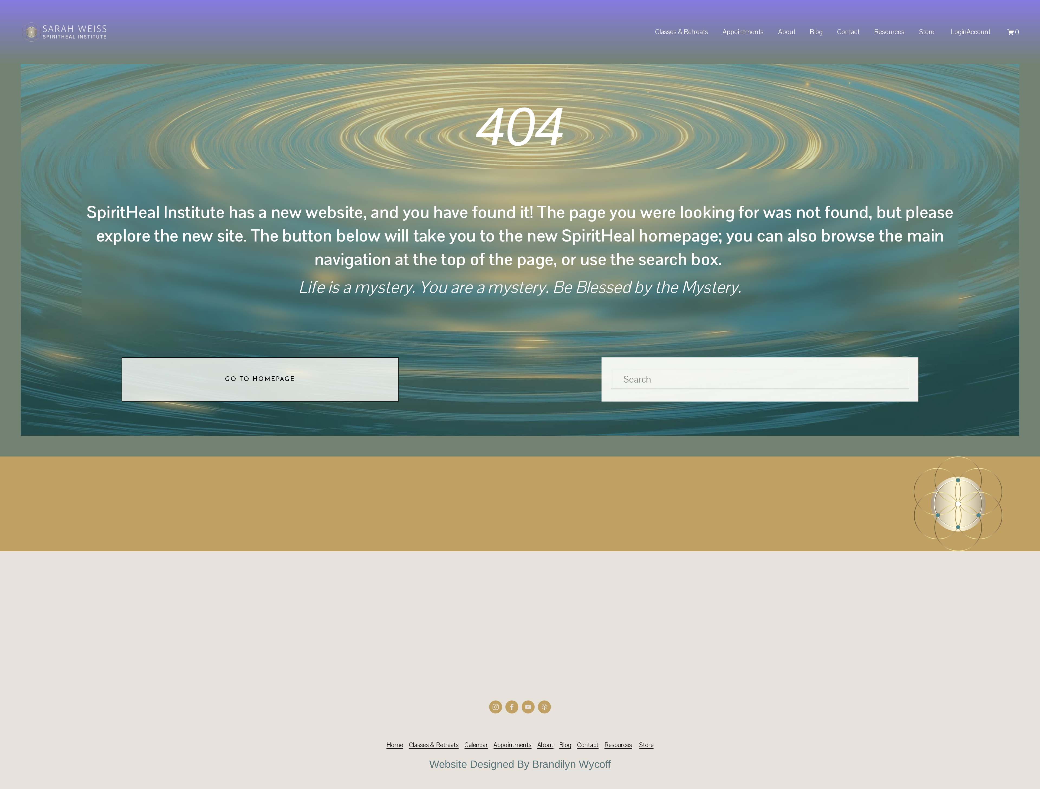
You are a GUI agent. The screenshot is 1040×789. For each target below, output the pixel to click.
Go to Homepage (260, 379)
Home (394, 745)
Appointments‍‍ (512, 745)
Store (926, 31)
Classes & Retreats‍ (434, 745)
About (545, 745)
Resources (889, 31)
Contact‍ (588, 745)
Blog (816, 31)
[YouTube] (528, 706)
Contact (848, 31)
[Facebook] (511, 706)
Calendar (476, 745)
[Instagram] (495, 706)
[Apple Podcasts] (544, 706)
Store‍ (646, 745)
